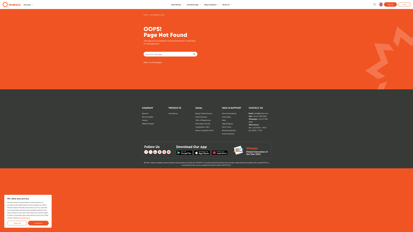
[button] (381, 4)
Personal (27, 4)
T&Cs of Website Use (203, 120)
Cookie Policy (25, 218)
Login (404, 4)
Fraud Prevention (228, 133)
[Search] (194, 54)
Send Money (176, 4)
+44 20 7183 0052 (259, 116)
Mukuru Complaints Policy (204, 130)
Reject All (17, 223)
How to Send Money (229, 113)
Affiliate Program (148, 123)
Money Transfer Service (203, 113)
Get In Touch (226, 127)
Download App (192, 4)
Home (146, 15)
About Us (226, 4)
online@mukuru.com (261, 113)
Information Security (202, 123)
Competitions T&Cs (202, 127)
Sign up (390, 4)
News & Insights (147, 117)
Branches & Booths (229, 130)
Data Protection (201, 117)
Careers (145, 120)
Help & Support (210, 4)
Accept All (38, 223)
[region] (28, 211)
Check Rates (226, 117)
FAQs (224, 120)
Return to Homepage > (153, 62)
